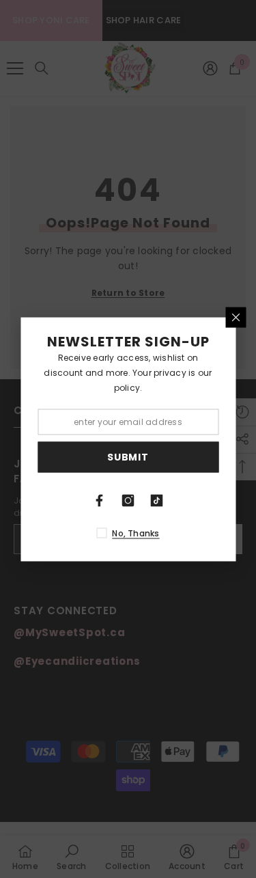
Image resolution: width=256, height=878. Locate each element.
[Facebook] (99, 500)
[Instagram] (128, 500)
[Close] (235, 317)
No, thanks (135, 532)
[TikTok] (157, 500)
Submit (127, 457)
